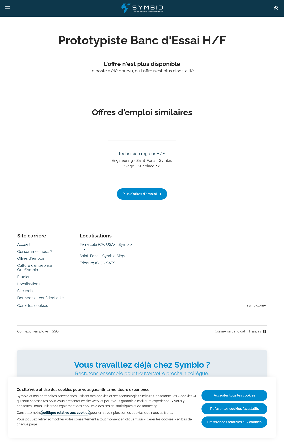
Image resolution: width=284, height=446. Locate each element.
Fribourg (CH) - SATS (97, 263)
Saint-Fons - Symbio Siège (103, 256)
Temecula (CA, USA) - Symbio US (106, 246)
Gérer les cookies (32, 305)
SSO (55, 331)
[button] (276, 8)
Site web (25, 291)
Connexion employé (32, 331)
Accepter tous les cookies (234, 395)
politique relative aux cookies (65, 413)
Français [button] (258, 331)
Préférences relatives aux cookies (234, 422)
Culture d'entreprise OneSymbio (34, 267)
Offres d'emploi (30, 258)
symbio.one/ (257, 305)
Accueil (23, 244)
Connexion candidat (230, 331)
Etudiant (24, 277)
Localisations (28, 284)
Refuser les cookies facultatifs (234, 409)
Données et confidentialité (40, 298)
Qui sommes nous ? (34, 251)
